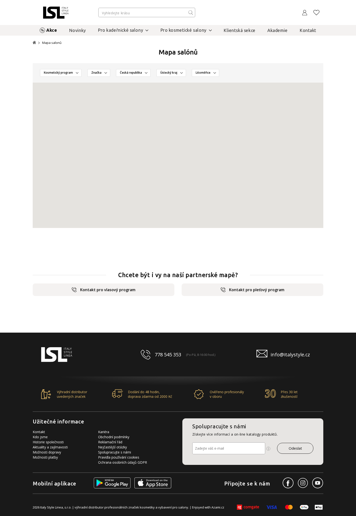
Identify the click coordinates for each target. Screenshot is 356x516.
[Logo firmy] (56, 13)
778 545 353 (168, 354)
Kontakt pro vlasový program (107, 289)
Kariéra (103, 432)
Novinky (77, 30)
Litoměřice (203, 72)
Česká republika (131, 72)
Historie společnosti (48, 442)
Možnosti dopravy (47, 452)
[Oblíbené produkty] (316, 12)
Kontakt (308, 30)
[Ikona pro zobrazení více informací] (268, 449)
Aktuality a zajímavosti (50, 447)
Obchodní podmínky (113, 437)
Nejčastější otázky (112, 447)
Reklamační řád (110, 442)
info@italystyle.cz (290, 354)
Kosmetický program (58, 72)
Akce (51, 30)
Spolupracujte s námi (114, 452)
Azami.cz (217, 507)
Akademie (277, 30)
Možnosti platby (45, 457)
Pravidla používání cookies (118, 457)
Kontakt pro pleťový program (256, 289)
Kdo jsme (40, 437)
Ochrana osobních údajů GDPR (122, 462)
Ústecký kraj (168, 72)
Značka (96, 72)
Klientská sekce (239, 30)
